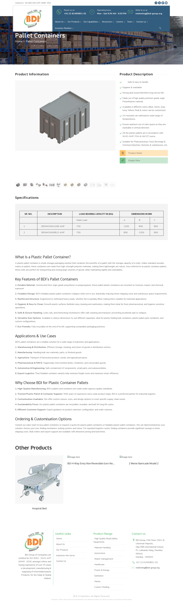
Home (19, 41)
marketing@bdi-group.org (148, 567)
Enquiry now (134, 160)
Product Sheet (135, 153)
